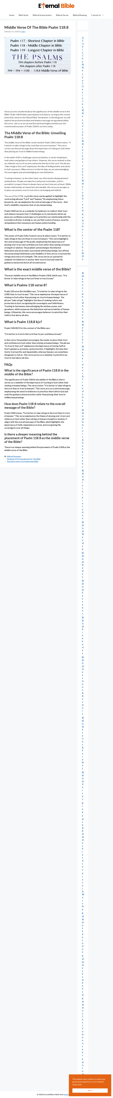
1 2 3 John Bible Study (83, 141)
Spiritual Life (83, 1071)
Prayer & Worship (83, 891)
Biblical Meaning (80, 15)
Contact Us (96, 15)
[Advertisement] (37, 93)
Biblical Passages (14, 456)
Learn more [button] (77, 1084)
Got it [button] (90, 1090)
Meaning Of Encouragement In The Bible (23, 459)
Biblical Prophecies (83, 635)
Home (11, 15)
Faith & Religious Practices (83, 843)
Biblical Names (83, 565)
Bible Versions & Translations (83, 376)
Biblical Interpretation (42, 15)
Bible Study (23, 15)
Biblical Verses (62, 15)
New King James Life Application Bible (22, 461)
